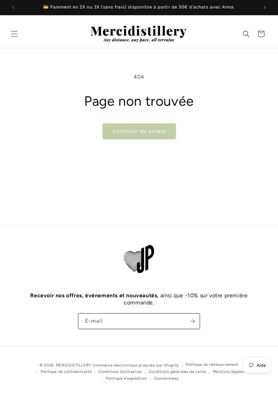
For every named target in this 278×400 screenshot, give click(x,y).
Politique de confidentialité (66, 371)
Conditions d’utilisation (120, 371)
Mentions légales (228, 371)
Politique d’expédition (126, 378)
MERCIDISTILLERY (74, 365)
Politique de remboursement (212, 364)
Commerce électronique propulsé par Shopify (136, 365)
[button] (14, 33)
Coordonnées (166, 378)
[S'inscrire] (192, 321)
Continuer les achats (139, 131)
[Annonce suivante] (264, 7)
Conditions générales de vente (177, 371)
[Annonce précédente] (13, 7)
